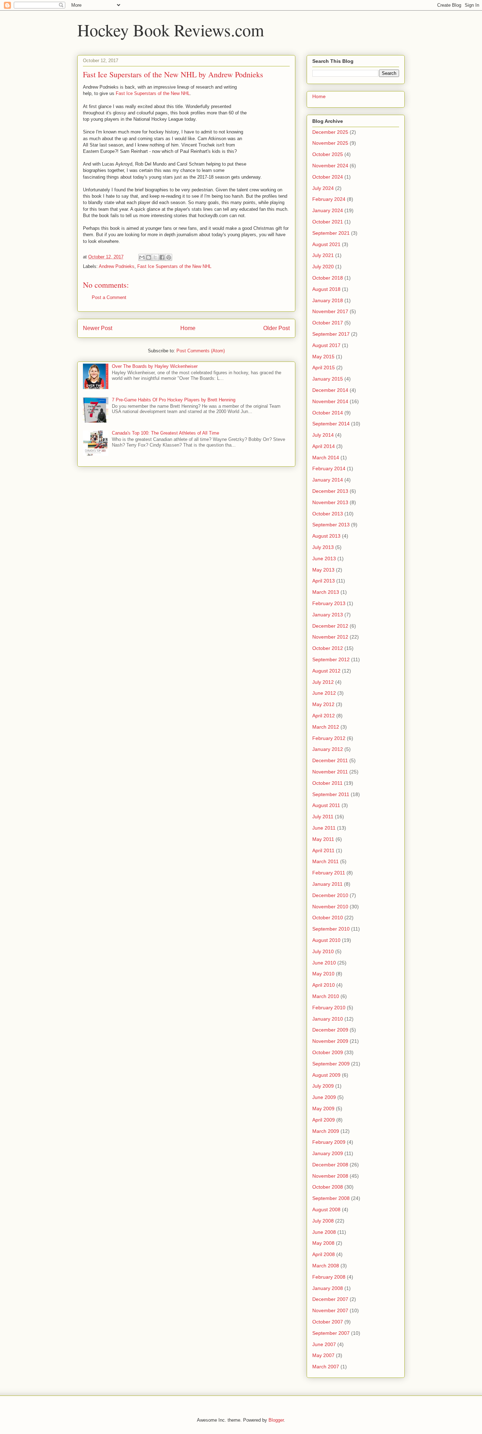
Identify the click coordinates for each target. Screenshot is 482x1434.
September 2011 (330, 794)
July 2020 (323, 266)
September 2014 (331, 423)
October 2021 (327, 222)
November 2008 (330, 1176)
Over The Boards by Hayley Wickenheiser (155, 366)
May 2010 (323, 973)
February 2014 (328, 468)
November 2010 (330, 906)
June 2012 (324, 693)
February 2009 (328, 1142)
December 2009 (330, 1030)
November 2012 (330, 637)
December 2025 (330, 132)
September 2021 (331, 233)
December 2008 (330, 1164)
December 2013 (330, 491)
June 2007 (324, 1344)
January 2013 (327, 614)
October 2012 (327, 648)
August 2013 (326, 536)
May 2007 (323, 1355)
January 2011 (327, 884)
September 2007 (331, 1333)
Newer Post (97, 328)
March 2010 (325, 996)
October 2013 (327, 513)
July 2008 (323, 1221)
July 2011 (322, 816)
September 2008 (331, 1198)
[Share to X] (155, 257)
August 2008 (326, 1209)
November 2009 (330, 1041)
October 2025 (327, 154)
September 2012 (331, 659)
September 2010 (331, 929)
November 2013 (330, 502)
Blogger (276, 1420)
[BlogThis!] (148, 257)
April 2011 (323, 850)
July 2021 (323, 255)
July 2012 (323, 682)
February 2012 (328, 738)
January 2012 (327, 749)
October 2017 (327, 322)
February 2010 (328, 1007)
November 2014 (330, 401)
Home (187, 328)
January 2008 (327, 1288)
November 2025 (330, 143)
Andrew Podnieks (116, 266)
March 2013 (325, 592)
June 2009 (324, 1097)
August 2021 (326, 244)
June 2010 (324, 963)
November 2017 (330, 311)
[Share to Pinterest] (168, 257)
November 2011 (330, 772)
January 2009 (327, 1153)
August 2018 (326, 289)
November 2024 (330, 165)
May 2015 (323, 356)
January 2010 (327, 1019)
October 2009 (327, 1052)
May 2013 (323, 570)
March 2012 (325, 727)
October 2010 (327, 917)
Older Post (276, 328)
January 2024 (327, 210)
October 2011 (327, 783)
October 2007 (327, 1322)
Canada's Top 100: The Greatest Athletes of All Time (165, 433)
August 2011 (326, 805)
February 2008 (328, 1277)
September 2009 (331, 1063)
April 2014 (323, 446)
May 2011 (323, 839)
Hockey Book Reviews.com (170, 29)
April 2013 (323, 581)
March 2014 (325, 457)
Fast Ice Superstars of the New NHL (153, 93)
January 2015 (327, 379)
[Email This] (141, 257)
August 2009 (326, 1075)
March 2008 (325, 1265)
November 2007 (330, 1310)
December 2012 (330, 626)
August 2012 (326, 671)
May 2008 (323, 1243)
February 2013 (328, 603)
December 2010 (330, 895)
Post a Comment (109, 297)
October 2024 (327, 177)
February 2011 (328, 873)
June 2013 (324, 558)
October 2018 (327, 278)
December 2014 (330, 390)
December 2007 (330, 1299)
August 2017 (326, 345)
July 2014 (323, 435)
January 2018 (327, 300)
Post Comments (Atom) (200, 350)
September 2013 (331, 524)
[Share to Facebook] (161, 257)
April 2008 (323, 1254)
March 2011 (325, 861)
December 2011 (330, 760)
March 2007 (325, 1366)
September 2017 (331, 334)
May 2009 (323, 1108)
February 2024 (328, 199)
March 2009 (325, 1131)
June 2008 (324, 1232)
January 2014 (327, 480)
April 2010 (323, 985)
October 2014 (327, 413)
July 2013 (323, 547)
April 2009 (323, 1120)
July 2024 (323, 188)
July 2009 (323, 1086)
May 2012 (323, 704)
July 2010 (323, 951)
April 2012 (323, 715)
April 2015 (323, 367)
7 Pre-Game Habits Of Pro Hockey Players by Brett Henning (173, 399)
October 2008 (327, 1187)
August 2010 (326, 940)
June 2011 (324, 828)
